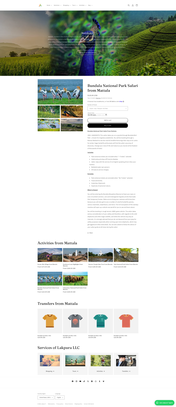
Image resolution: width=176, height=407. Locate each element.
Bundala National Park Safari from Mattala (48, 288)
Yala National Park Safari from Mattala (126, 264)
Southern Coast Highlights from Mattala (73, 264)
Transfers (125, 371)
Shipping (98, 98)
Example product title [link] (44, 335)
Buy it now (107, 125)
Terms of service (69, 404)
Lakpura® (43, 404)
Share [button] (91, 233)
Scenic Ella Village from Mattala (47, 264)
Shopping (49, 371)
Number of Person (92, 105)
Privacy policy (59, 404)
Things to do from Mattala (88, 52)
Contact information (89, 404)
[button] (49, 5)
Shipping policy (78, 404)
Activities (100, 371)
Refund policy (51, 404)
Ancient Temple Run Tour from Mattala (100, 264)
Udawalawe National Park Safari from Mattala (74, 288)
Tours (74, 371)
